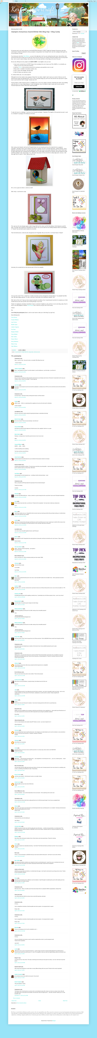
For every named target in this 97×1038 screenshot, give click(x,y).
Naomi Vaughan (18, 981)
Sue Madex (17, 473)
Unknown (17, 563)
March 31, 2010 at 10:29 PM (20, 525)
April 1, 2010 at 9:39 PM (19, 794)
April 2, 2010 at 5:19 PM (19, 839)
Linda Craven (17, 782)
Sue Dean (13, 329)
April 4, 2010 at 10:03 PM (20, 962)
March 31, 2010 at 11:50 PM (20, 571)
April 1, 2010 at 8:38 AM (19, 640)
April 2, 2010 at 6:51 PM (19, 848)
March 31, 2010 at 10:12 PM (20, 507)
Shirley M (17, 663)
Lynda (16, 949)
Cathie (16, 401)
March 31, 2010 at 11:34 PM (20, 559)
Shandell (16, 493)
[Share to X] (22, 350)
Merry (16, 511)
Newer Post (14, 1000)
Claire (16, 844)
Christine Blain (18, 826)
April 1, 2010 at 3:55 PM (19, 752)
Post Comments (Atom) (21, 1003)
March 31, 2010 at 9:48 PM (20, 453)
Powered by (75, 91)
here (78, 42)
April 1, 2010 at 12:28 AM (20, 582)
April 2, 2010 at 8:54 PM (19, 856)
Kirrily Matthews (14, 341)
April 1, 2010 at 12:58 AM (20, 597)
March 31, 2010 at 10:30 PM (20, 532)
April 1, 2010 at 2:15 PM (19, 726)
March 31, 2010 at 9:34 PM (20, 397)
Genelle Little (17, 593)
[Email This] (19, 350)
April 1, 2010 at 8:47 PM (19, 770)
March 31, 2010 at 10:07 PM (20, 489)
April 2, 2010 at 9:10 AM (19, 812)
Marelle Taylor (14, 324)
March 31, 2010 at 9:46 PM (20, 440)
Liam (16, 501)
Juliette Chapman (15, 327)
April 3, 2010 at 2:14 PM (19, 882)
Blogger (54, 1020)
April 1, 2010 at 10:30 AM (20, 668)
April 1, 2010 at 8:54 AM (19, 649)
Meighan (16, 836)
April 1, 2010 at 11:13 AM (20, 675)
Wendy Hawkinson (19, 608)
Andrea (16, 700)
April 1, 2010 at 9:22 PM (19, 786)
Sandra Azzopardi (18, 974)
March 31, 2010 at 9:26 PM (20, 381)
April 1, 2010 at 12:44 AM (20, 589)
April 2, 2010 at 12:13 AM (20, 802)
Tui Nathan (17, 756)
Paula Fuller (17, 636)
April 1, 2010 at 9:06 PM (19, 778)
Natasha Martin (18, 601)
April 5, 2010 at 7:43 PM (19, 970)
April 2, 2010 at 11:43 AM (20, 832)
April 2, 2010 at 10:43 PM (20, 865)
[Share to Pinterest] (25, 350)
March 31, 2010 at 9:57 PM (20, 477)
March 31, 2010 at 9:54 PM (20, 460)
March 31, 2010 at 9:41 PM (20, 422)
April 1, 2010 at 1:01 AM (19, 604)
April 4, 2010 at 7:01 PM (19, 953)
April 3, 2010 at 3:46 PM (19, 890)
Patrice (16, 536)
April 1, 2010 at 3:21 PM (19, 736)
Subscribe (79, 86)
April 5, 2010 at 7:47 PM (19, 977)
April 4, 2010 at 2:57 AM (19, 910)
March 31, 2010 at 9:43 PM (20, 430)
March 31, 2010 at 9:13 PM (20, 364)
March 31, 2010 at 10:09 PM (20, 497)
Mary (16, 576)
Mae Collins (17, 860)
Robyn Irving (14, 344)
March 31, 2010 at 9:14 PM (20, 372)
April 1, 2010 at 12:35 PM (20, 695)
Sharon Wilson (14, 339)
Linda (16, 748)
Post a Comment (16, 998)
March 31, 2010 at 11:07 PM (20, 542)
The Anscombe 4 (18, 546)
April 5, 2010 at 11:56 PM (20, 985)
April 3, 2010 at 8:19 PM (19, 898)
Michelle (16, 927)
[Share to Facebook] (23, 350)
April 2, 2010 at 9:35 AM (19, 822)
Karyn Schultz (18, 774)
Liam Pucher (14, 322)
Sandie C (16, 586)
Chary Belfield (14, 334)
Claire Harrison (18, 457)
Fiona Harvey (30, 305)
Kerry (20, 67)
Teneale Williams (15, 319)
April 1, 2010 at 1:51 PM (19, 716)
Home (39, 1000)
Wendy (16, 806)
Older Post (65, 1000)
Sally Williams (26, 56)
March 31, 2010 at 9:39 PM (20, 415)
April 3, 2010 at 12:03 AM (20, 874)
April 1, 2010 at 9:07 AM (19, 659)
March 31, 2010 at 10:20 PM (20, 516)
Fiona (16, 878)
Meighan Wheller (14, 331)
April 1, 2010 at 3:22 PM (19, 743)
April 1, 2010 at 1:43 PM (19, 704)
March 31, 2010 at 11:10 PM (20, 551)
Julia (16, 689)
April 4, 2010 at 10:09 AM (20, 931)
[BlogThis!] (20, 350)
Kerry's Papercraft (33, 9)
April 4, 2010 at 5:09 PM (19, 944)
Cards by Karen (18, 679)
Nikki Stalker (14, 336)
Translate (82, 33)
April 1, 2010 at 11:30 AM (20, 685)
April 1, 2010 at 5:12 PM (19, 761)
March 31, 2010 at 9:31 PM (20, 389)
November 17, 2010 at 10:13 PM (21, 995)
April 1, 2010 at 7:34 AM (19, 618)
